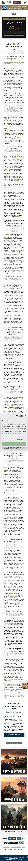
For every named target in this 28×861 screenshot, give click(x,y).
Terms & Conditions (16, 847)
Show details (20, 439)
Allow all (14, 444)
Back (14, 13)
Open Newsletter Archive (14, 743)
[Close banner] (25, 415)
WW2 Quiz (20, 849)
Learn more (23, 8)
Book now (14, 35)
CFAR (23, 847)
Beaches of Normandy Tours (14, 856)
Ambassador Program (10, 849)
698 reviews (20, 831)
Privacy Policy (6, 847)
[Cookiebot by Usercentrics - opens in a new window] (17, 416)
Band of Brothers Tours (14, 858)
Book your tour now (14, 734)
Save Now (17, 2)
